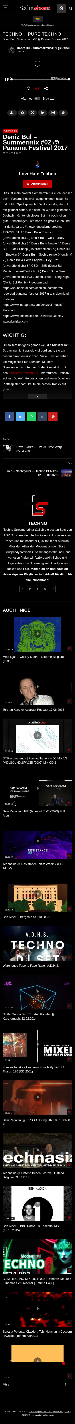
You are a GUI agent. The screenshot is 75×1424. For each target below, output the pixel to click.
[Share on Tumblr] (42, 416)
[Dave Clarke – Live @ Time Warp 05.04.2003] (8, 449)
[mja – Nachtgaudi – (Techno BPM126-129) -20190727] (66, 473)
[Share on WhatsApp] (31, 416)
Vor (70, 463)
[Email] (53, 589)
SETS (67, 1412)
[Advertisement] (37, 1384)
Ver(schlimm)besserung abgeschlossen (37, 25)
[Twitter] (30, 589)
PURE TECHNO (44, 33)
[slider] (33, 79)
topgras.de (36, 1415)
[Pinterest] (45, 589)
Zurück (7, 439)
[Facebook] (22, 589)
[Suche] (70, 8)
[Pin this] (53, 416)
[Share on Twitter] (20, 416)
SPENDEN (33, 1412)
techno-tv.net (48, 1415)
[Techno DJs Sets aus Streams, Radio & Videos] (35, 8)
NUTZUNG (58, 1412)
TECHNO (12, 33)
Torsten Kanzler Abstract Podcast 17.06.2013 (33, 709)
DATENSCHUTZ (46, 1412)
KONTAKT (26, 1415)
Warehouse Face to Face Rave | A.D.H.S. (31, 965)
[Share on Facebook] (9, 416)
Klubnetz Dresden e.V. (24, 373)
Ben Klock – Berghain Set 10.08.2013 (28, 917)
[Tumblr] (37, 589)
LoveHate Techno (37, 173)
